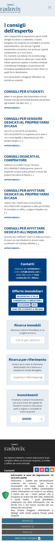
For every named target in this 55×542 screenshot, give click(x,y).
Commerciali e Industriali (27, 300)
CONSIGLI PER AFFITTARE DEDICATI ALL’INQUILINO (24, 230)
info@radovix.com (30, 271)
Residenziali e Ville (27, 296)
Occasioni (24, 305)
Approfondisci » (12, 108)
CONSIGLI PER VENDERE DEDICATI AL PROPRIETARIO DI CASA (26, 122)
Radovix (14, 447)
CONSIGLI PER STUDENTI (24, 91)
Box (34, 305)
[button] (27, 340)
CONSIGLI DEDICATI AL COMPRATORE (22, 158)
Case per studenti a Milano (27, 309)
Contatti (27, 264)
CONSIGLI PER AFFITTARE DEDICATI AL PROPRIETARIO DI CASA (26, 194)
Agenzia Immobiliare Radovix (10, 8)
